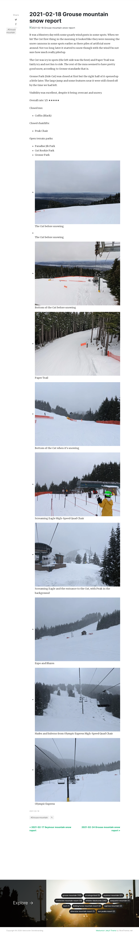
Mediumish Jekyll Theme (106, 931)
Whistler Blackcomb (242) (96, 901)
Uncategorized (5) (92, 895)
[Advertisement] (74, 851)
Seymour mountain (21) (113, 895)
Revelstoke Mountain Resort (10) (69, 901)
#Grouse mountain (11, 31)
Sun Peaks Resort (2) (106, 911)
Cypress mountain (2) (113, 906)
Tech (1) (66, 906)
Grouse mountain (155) (72, 895)
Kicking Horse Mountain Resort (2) (87, 906)
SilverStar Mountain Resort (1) (82, 911)
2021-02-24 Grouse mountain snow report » (101, 829)
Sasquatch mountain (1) (120, 901)
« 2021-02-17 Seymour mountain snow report (50, 829)
